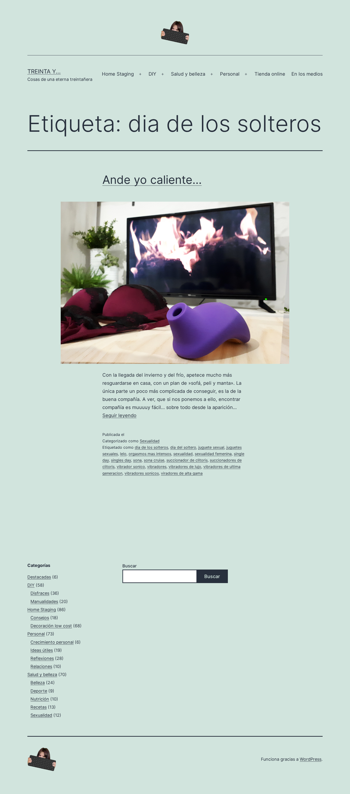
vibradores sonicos (142, 473)
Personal (230, 74)
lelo (123, 453)
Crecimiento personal (52, 642)
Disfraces (39, 593)
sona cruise (154, 460)
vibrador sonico (131, 466)
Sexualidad (150, 440)
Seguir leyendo (119, 415)
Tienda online (270, 74)
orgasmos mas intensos (150, 453)
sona (137, 460)
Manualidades (44, 601)
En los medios (307, 74)
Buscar (129, 565)
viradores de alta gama (182, 473)
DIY (152, 74)
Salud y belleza (188, 74)
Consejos (39, 617)
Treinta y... (44, 71)
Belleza (37, 682)
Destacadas (39, 577)
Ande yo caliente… (152, 180)
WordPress (310, 759)
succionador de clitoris (187, 460)
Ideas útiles (41, 650)
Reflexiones (42, 658)
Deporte (38, 690)
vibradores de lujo (185, 466)
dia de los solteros (151, 447)
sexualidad (183, 453)
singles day (121, 460)
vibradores (156, 466)
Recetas (38, 707)
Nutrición (39, 699)
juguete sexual (211, 447)
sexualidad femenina (213, 453)
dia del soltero (183, 447)
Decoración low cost (51, 625)
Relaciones (41, 666)
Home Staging (118, 74)
